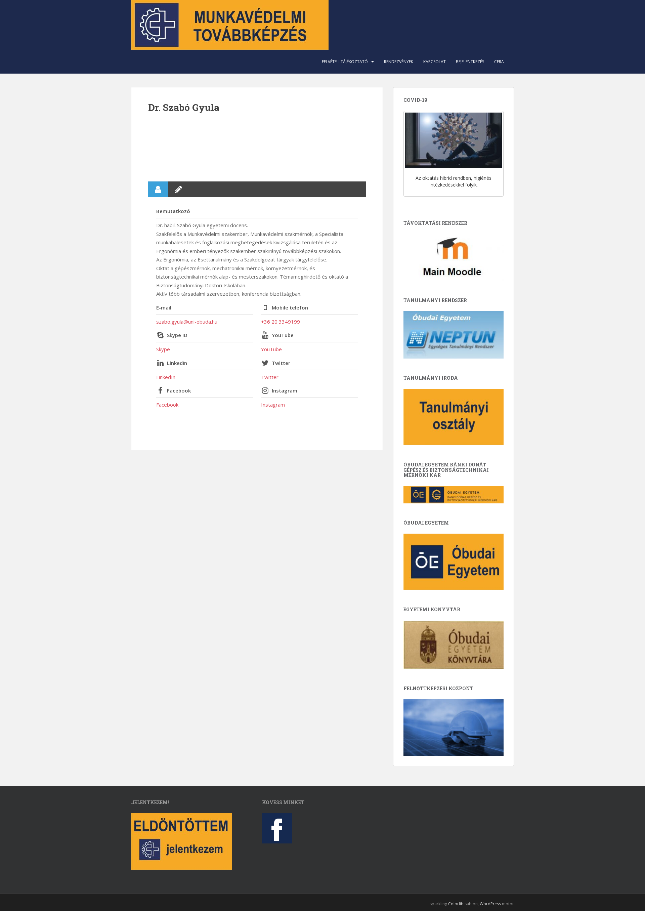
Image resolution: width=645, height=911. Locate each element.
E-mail (163, 307)
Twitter (281, 363)
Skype (163, 349)
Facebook (179, 390)
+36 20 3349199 (280, 321)
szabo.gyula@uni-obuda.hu (186, 321)
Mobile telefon (290, 307)
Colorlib (456, 904)
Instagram (284, 390)
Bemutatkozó (173, 211)
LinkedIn (177, 363)
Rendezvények (398, 62)
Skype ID (177, 335)
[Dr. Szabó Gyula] (257, 146)
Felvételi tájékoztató (345, 62)
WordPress (490, 904)
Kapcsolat (434, 62)
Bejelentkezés (470, 62)
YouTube (283, 335)
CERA (499, 62)
